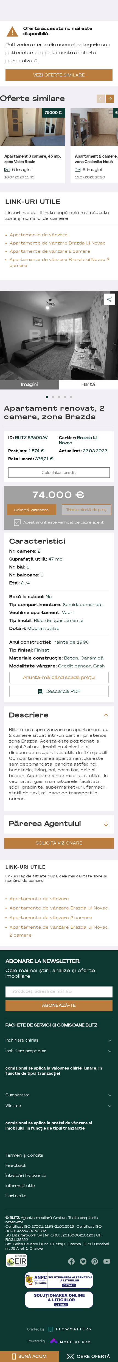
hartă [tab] (88, 385)
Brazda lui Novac (78, 440)
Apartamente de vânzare (39, 235)
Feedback (15, 1166)
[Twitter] (83, 1261)
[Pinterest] (94, 1261)
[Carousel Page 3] (59, 397)
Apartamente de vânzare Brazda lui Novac (58, 243)
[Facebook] (71, 1261)
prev (101, 99)
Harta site (16, 1196)
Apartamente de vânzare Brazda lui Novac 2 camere (59, 263)
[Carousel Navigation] (107, 99)
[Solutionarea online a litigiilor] (59, 1299)
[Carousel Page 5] (71, 397)
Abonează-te (59, 1006)
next (110, 99)
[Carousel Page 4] (65, 397)
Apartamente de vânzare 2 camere (50, 252)
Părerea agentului (45, 824)
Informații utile (20, 1186)
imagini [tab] (29, 385)
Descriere (29, 715)
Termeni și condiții (24, 1156)
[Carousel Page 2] (53, 397)
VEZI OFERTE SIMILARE (59, 75)
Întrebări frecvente (25, 1176)
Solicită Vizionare (31, 510)
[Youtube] (106, 1261)
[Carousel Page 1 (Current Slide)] (47, 397)
